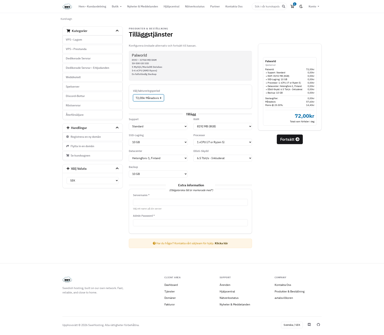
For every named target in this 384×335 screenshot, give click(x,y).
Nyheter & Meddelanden (142, 6)
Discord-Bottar (75, 96)
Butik (115, 6)
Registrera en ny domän (85, 137)
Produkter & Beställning (289, 291)
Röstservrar (73, 105)
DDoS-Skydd (201, 151)
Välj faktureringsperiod (146, 91)
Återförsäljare (75, 115)
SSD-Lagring (136, 135)
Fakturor (169, 304)
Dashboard (171, 285)
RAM (196, 119)
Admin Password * (144, 215)
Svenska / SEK (292, 325)
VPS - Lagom (74, 39)
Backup (133, 167)
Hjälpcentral (171, 6)
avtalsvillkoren (284, 298)
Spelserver (72, 86)
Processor (199, 135)
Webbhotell (73, 77)
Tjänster (169, 291)
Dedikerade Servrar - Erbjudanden (87, 68)
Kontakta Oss (234, 6)
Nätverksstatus (195, 6)
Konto (313, 6)
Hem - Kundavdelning (92, 6)
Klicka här (221, 243)
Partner (215, 6)
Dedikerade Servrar (78, 58)
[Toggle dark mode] (301, 6)
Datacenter (135, 151)
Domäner (170, 298)
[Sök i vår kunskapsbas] (284, 6)
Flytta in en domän (81, 146)
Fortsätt (287, 139)
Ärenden (225, 285)
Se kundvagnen (79, 155)
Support (134, 119)
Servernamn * (141, 195)
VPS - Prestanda (76, 49)
